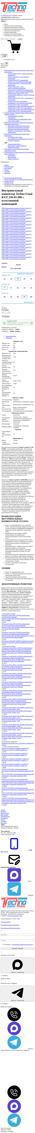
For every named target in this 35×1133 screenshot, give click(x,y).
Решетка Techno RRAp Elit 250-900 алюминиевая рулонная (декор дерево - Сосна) (17, 737)
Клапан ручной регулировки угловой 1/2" (14, 765)
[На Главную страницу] (14, 14)
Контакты (4, 823)
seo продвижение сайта (15, 916)
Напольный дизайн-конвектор (17, 146)
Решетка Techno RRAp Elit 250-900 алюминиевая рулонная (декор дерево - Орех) (17, 728)
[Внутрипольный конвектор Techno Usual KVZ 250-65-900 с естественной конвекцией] (18, 210)
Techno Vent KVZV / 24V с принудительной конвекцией (17, 87)
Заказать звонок (5, 1128)
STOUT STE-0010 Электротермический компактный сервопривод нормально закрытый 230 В (18, 775)
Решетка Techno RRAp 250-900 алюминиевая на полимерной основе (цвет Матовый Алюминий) (16, 652)
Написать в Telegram (7, 1131)
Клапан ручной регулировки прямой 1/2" (14, 755)
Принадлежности (13, 159)
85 (11, 287)
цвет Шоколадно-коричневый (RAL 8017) (20, 139)
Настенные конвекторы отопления (18, 127)
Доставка (3, 821)
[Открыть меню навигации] (6, 63)
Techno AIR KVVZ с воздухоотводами (19, 111)
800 (18, 296)
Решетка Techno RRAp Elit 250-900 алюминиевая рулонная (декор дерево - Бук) (17, 711)
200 (11, 278)
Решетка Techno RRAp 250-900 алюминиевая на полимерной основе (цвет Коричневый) (16, 703)
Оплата (3, 820)
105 (18, 287)
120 (24, 287)
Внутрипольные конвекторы (13, 178)
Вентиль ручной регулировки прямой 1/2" (15, 750)
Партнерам (4, 818)
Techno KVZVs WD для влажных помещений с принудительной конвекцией (21, 105)
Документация (5, 816)
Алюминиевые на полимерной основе (19, 119)
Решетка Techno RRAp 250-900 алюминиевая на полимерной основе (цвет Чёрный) (16, 686)
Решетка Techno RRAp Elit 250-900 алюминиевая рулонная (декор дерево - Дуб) (17, 720)
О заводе (3, 811)
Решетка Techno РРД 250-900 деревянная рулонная (17, 642)
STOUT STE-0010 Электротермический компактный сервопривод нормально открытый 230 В (18, 793)
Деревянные (11, 117)
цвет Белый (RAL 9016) (15, 137)
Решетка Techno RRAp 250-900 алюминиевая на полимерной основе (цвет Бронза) (16, 669)
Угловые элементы (13, 140)
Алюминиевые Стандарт (15, 116)
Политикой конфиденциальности (22, 944)
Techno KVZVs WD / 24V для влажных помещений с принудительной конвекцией (21, 108)
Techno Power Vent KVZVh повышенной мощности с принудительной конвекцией (20, 90)
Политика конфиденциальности (10, 928)
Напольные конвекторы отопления (18, 126)
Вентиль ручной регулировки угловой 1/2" (15, 760)
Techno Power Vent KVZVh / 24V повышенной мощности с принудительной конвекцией (21, 94)
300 (24, 278)
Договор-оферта (6, 922)
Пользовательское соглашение (10, 925)
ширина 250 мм (9, 181)
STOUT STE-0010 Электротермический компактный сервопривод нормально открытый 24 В (18, 802)
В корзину (5, 316)
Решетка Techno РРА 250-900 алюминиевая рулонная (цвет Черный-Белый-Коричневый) (18, 636)
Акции (3, 810)
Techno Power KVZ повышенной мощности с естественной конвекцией (19, 81)
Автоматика (11, 155)
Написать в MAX (6, 1130)
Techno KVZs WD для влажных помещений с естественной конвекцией (20, 102)
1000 (31, 296)
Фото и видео (5, 813)
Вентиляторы (12, 157)
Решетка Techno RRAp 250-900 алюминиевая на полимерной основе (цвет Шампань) (16, 660)
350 (31, 278)
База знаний (4, 815)
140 (31, 287)
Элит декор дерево (13, 121)
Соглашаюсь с (18, 944)
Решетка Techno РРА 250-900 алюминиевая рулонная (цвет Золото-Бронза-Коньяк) (18, 628)
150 (4, 278)
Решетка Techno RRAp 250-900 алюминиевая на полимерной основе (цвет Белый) (16, 694)
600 (4, 296)
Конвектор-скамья (13, 147)
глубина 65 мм (8, 183)
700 (11, 296)
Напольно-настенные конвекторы (18, 129)
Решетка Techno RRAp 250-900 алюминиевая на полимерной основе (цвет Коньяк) (16, 677)
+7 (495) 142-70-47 (6, 15)
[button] (17, 875)
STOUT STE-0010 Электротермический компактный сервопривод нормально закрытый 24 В (18, 783)
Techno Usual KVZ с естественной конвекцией (18, 179)
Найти (20, 39)
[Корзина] (14, 53)
